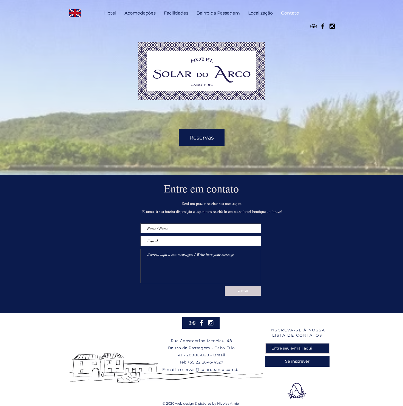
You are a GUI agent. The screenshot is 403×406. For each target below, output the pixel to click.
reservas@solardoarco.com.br (209, 369)
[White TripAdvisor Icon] (192, 322)
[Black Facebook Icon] (323, 26)
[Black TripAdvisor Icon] (313, 26)
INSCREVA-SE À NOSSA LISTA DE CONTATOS (297, 333)
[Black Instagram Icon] (332, 26)
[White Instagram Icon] (210, 322)
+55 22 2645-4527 (205, 362)
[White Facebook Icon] (201, 322)
